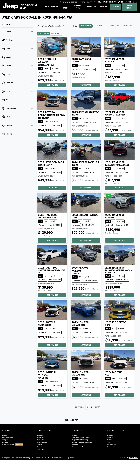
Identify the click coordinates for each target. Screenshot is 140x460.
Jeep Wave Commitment (80, 437)
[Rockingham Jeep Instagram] (137, 2)
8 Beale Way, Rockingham (106, 2)
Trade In (39, 447)
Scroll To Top (71, 420)
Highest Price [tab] (114, 26)
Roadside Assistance (79, 447)
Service (74, 435)
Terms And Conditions (114, 447)
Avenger (4, 435)
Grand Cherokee (7, 437)
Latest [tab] (99, 26)
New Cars (40, 435)
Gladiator (5, 442)
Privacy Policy (111, 444)
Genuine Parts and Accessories (82, 442)
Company (103, 7)
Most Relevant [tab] (86, 26)
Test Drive (40, 449)
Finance (116, 7)
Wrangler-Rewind (8, 444)
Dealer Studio (133, 458)
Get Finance (52, 85)
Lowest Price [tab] (127, 26)
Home (47, 7)
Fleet (108, 442)
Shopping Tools (78, 7)
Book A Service (129, 7)
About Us (110, 435)
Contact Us (110, 437)
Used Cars (40, 440)
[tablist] (107, 26)
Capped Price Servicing (80, 440)
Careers (109, 440)
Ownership (91, 7)
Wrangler (5, 440)
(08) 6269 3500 (126, 2)
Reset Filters (43, 34)
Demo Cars (40, 437)
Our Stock (65, 7)
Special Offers (42, 442)
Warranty (75, 444)
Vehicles (54, 7)
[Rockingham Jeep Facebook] (134, 2)
